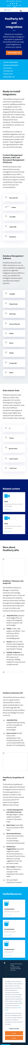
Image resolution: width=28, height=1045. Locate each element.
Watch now (7, 509)
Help (13, 5)
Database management (11, 65)
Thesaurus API (8, 71)
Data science (7, 68)
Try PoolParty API (14, 53)
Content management (10, 62)
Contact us (19, 1)
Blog (17, 5)
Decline (14, 1038)
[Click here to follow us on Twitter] (14, 3)
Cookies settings (14, 1028)
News (20, 5)
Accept (14, 1033)
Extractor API (8, 74)
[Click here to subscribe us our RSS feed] (16, 3)
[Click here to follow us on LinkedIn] (10, 3)
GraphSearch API (9, 77)
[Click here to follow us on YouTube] (12, 3)
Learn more (7, 915)
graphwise (9, 5)
